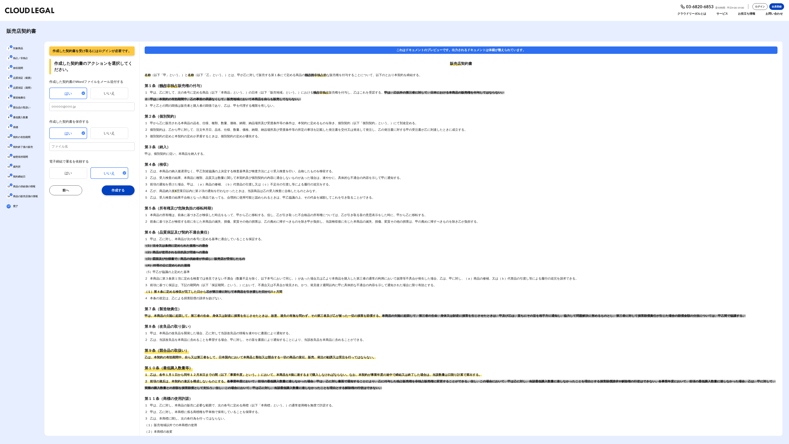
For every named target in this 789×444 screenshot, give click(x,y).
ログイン (760, 6)
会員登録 (777, 6)
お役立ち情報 (746, 13)
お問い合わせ (774, 13)
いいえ (109, 93)
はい (68, 94)
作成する (118, 190)
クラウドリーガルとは (691, 13)
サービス (722, 13)
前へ (65, 190)
